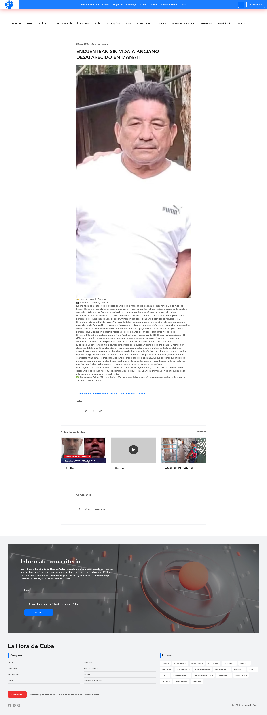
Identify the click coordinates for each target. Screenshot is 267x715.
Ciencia (87, 674)
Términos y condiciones (42, 694)
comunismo (225, 675)
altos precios (184, 669)
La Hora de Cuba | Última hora (71, 23)
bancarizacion (223, 669)
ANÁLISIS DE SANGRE (179, 468)
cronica (198, 681)
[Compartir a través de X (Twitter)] (85, 411)
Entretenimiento (91, 668)
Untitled (70, 468)
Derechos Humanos (183, 23)
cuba (166, 663)
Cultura (43, 23)
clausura (240, 669)
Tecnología (13, 674)
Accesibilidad (92, 694)
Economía (206, 23)
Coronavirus (144, 23)
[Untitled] (83, 450)
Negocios (12, 668)
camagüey (230, 663)
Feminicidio (224, 23)
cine (166, 675)
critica (167, 681)
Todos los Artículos (22, 23)
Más (239, 23)
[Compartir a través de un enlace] (100, 411)
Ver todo (201, 431)
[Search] (241, 5)
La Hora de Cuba (31, 646)
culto (253, 669)
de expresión (203, 669)
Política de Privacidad (70, 694)
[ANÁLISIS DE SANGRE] (183, 450)
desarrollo (242, 675)
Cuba (98, 23)
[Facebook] (9, 705)
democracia (181, 663)
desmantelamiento (204, 675)
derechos (214, 663)
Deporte (88, 662)
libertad (167, 669)
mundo (245, 663)
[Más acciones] (189, 44)
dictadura (198, 663)
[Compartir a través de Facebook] (77, 411)
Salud (10, 680)
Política (11, 662)
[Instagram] (18, 705)
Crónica (161, 23)
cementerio (182, 681)
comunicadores (182, 675)
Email (28, 590)
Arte (128, 23)
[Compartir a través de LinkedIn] (92, 411)
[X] (14, 705)
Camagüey (113, 23)
